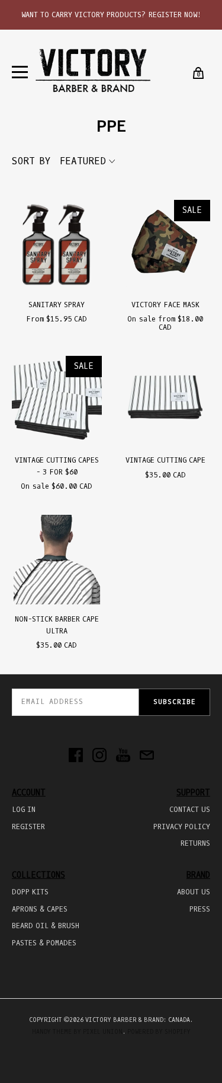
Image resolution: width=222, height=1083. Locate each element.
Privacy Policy (181, 827)
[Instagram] (99, 756)
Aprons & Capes (39, 909)
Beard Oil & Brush (45, 926)
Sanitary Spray (56, 305)
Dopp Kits (30, 892)
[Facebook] (76, 756)
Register (28, 827)
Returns (195, 843)
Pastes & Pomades (44, 943)
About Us (193, 892)
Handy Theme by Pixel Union (77, 1032)
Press (199, 909)
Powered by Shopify (159, 1032)
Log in (24, 809)
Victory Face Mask (165, 305)
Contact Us (189, 809)
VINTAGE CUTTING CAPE (165, 460)
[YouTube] (123, 756)
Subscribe (174, 701)
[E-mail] (147, 756)
